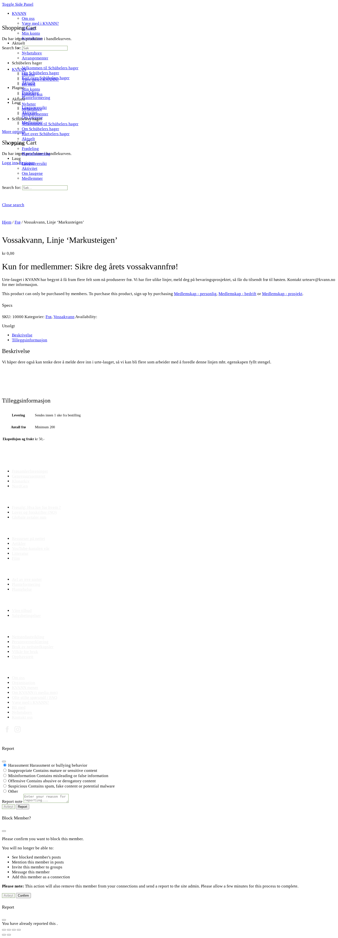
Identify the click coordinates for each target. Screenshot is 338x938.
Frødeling (30, 148)
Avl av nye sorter (27, 579)
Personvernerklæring (30, 641)
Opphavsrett (22, 656)
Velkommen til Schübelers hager (50, 124)
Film (16, 558)
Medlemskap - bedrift (237, 293)
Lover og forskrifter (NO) (34, 512)
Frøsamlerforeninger (30, 471)
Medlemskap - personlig (195, 293)
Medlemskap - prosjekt (282, 293)
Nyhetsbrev (32, 109)
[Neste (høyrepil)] (9, 935)
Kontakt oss (32, 94)
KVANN (19, 69)
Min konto (31, 89)
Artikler (19, 543)
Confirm (23, 895)
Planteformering (36, 153)
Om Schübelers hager (40, 129)
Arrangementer (35, 114)
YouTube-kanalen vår (30, 548)
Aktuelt (28, 138)
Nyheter (29, 104)
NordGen (20, 486)
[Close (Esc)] (4, 761)
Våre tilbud (22, 610)
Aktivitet (29, 168)
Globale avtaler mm (29, 517)
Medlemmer (32, 178)
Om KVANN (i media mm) (35, 692)
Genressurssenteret (28, 476)
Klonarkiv (21, 481)
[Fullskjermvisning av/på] (9, 930)
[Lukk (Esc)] (19, 930)
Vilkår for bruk (25, 651)
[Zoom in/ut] (4, 930)
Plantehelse (22, 589)
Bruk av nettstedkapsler (32, 646)
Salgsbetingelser (26, 615)
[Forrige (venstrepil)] (4, 935)
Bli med (28, 84)
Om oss (28, 74)
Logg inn (10, 162)
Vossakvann (63, 316)
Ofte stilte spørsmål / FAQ (34, 697)
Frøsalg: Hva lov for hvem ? (36, 507)
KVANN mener (25, 687)
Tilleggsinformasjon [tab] (29, 340)
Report (22, 807)
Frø (18, 222)
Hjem (6, 222)
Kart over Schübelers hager (46, 133)
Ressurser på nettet (28, 538)
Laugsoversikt (34, 163)
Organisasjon (23, 682)
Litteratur (20, 553)
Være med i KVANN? (40, 79)
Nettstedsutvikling (28, 636)
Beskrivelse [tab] (22, 335)
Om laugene (32, 173)
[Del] (14, 930)
